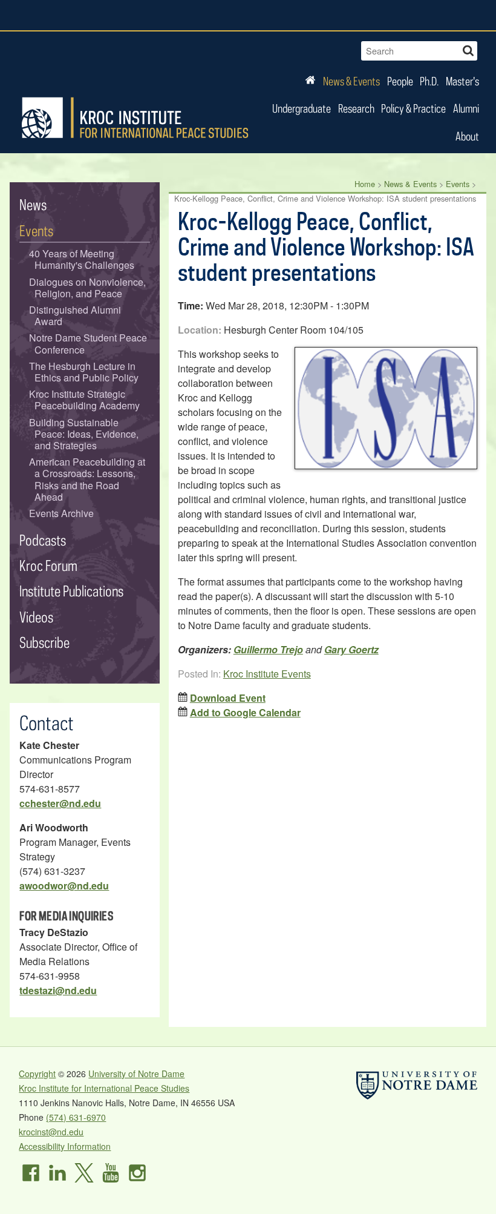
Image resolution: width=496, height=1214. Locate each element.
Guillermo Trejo (268, 649)
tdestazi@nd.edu (58, 990)
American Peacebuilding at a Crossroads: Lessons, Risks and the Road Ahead (87, 479)
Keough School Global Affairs (361, 15)
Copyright (37, 1073)
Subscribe (44, 642)
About (467, 136)
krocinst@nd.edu (51, 1132)
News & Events (351, 81)
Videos (36, 616)
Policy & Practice (413, 108)
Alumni (466, 108)
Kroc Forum (48, 565)
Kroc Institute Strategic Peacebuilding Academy (84, 399)
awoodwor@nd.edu (64, 885)
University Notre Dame (110, 15)
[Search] (468, 49)
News (33, 204)
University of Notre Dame (136, 1073)
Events (457, 184)
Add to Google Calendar (245, 712)
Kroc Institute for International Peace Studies (135, 118)
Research (356, 108)
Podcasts (42, 540)
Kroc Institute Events (267, 674)
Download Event (228, 698)
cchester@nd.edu (60, 803)
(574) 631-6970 (76, 1117)
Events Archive (61, 513)
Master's (462, 81)
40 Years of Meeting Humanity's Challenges (82, 259)
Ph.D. (429, 81)
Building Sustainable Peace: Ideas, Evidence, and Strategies (84, 434)
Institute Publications (71, 590)
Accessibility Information (65, 1146)
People (400, 81)
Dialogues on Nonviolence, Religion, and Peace (87, 287)
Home (364, 184)
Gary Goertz (351, 649)
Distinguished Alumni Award (75, 315)
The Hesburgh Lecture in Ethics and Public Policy (84, 371)
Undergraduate (301, 108)
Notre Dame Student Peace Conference (88, 343)
